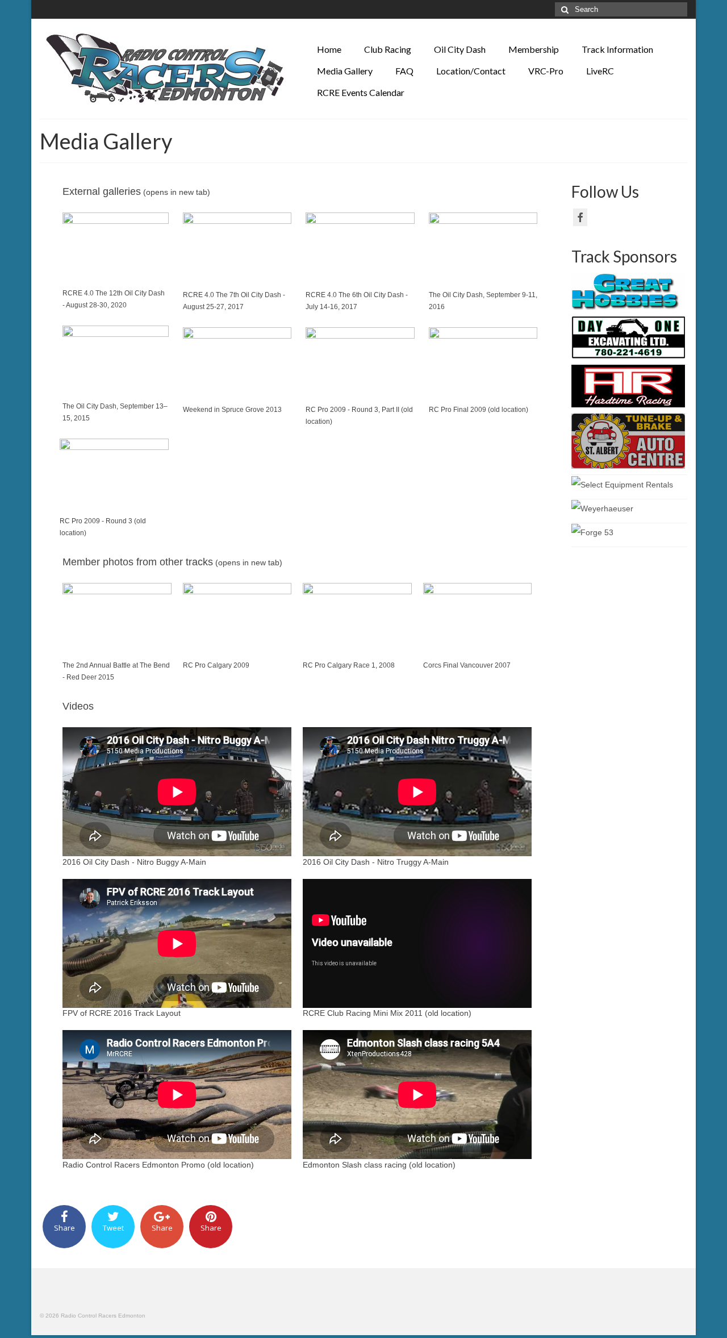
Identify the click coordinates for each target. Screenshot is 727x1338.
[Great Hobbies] (628, 291)
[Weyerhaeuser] (602, 507)
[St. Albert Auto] (628, 440)
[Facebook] (580, 217)
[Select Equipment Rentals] (622, 483)
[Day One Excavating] (628, 336)
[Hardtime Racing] (628, 385)
